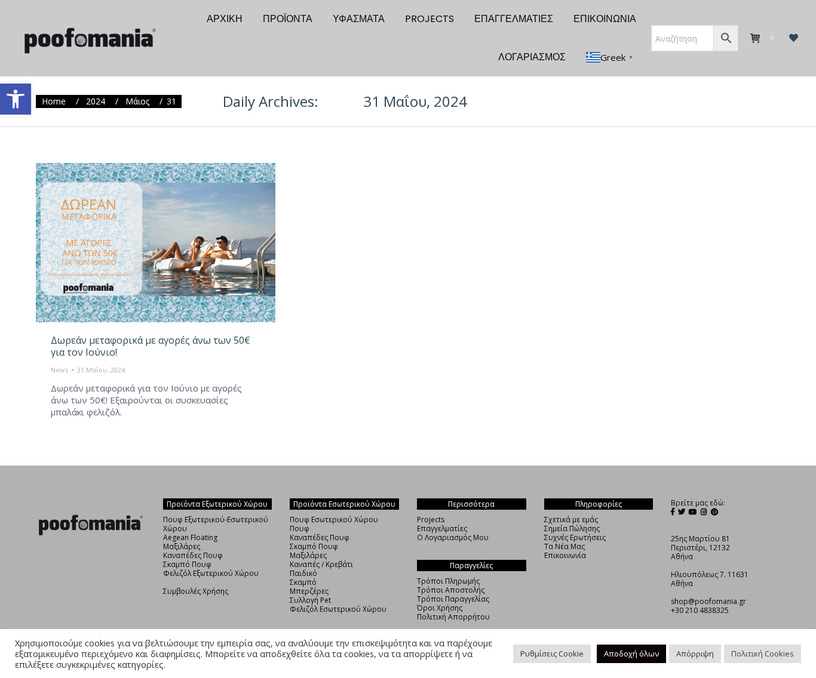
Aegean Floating (190, 537)
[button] (15, 99)
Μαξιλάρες (181, 546)
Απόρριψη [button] (695, 653)
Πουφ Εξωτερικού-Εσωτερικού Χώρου (215, 524)
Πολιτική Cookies (762, 653)
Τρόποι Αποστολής (450, 590)
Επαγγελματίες (442, 528)
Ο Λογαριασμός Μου (453, 537)
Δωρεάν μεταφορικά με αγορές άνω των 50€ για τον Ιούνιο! (150, 346)
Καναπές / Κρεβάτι (321, 564)
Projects (430, 519)
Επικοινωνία (565, 555)
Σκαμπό (303, 582)
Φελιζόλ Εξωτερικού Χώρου (211, 573)
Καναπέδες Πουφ (193, 555)
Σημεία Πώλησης (572, 528)
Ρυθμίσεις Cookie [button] (552, 653)
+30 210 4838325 (700, 610)
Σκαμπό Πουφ (187, 564)
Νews (59, 369)
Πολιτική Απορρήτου (453, 617)
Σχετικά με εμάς (571, 519)
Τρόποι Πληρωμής (448, 581)
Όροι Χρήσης (439, 608)
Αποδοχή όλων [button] (631, 653)
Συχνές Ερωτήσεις (575, 537)
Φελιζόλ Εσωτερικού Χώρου (338, 609)
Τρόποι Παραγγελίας (453, 599)
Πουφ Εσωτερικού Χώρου (334, 519)
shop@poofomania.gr (708, 601)
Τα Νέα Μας (564, 546)
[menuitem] (225, 19)
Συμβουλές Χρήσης (195, 591)
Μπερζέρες (309, 591)
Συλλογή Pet (310, 600)
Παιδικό (303, 573)
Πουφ (299, 528)
